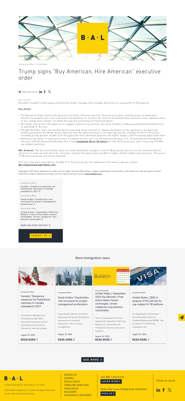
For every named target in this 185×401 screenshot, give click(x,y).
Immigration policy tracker (87, 12)
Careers (34, 22)
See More (91, 360)
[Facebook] (163, 390)
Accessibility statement (78, 395)
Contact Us (39, 236)
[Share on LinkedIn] (40, 91)
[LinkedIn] (158, 390)
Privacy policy (72, 381)
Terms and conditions (76, 385)
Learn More (110, 381)
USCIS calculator (80, 22)
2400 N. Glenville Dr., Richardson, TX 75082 (24, 385)
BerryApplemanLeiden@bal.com (37, 165)
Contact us (70, 375)
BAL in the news (39, 17)
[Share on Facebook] (45, 91)
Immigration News (26, 64)
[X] (170, 390)
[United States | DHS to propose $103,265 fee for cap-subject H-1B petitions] (148, 276)
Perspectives (78, 6)
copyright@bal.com (93, 174)
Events (74, 17)
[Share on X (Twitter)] (49, 91)
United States (42, 64)
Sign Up (107, 394)
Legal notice (71, 388)
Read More (28, 340)
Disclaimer (70, 392)
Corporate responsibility (44, 12)
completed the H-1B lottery (92, 142)
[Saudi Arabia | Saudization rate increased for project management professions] (74, 276)
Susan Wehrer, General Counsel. (19, 394)
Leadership (36, 6)
